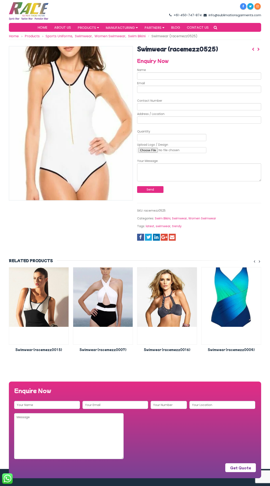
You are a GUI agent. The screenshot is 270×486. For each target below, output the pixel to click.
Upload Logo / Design (152, 145)
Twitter (148, 237)
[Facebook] (243, 6)
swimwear (163, 226)
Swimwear (179, 218)
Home (42, 27)
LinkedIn (156, 237)
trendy (177, 226)
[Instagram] (257, 6)
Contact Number (149, 101)
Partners (152, 27)
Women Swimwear (202, 218)
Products (87, 27)
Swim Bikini (162, 218)
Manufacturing (120, 27)
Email (141, 83)
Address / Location (151, 114)
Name (141, 70)
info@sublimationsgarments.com (234, 15)
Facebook (140, 237)
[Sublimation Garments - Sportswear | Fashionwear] (35, 11)
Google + (164, 237)
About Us (62, 27)
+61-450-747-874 (187, 15)
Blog (175, 27)
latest (150, 226)
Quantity (143, 131)
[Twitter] (250, 6)
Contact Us (198, 27)
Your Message (147, 161)
